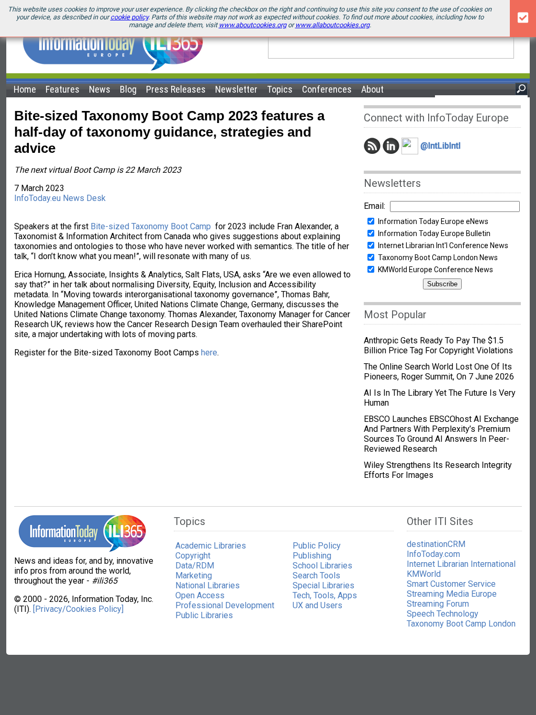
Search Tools (316, 575)
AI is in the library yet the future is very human (440, 398)
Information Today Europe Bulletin (434, 233)
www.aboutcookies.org (252, 25)
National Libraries (207, 585)
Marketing (193, 575)
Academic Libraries (210, 546)
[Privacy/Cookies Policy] (78, 609)
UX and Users (317, 605)
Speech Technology (442, 614)
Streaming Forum (438, 604)
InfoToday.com (433, 554)
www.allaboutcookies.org (332, 25)
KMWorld (424, 574)
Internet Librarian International (461, 564)
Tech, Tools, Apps (325, 595)
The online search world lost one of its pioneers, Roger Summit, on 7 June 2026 (439, 372)
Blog (128, 89)
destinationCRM (436, 544)
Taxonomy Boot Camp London (461, 624)
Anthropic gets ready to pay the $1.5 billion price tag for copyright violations (438, 345)
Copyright (192, 556)
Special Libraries (323, 585)
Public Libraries (204, 615)
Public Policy (317, 546)
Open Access (200, 595)
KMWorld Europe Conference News (435, 269)
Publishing (312, 556)
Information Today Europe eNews (433, 221)
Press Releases (176, 89)
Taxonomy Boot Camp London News (438, 257)
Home (25, 89)
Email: (374, 206)
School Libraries (322, 566)
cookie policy (129, 17)
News (99, 89)
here (209, 353)
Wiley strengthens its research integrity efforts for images (438, 470)
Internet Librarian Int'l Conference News (443, 245)
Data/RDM (194, 566)
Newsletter (236, 89)
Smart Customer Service (451, 584)
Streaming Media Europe (452, 594)
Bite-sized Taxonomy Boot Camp (151, 226)
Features (63, 89)
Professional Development (224, 605)
